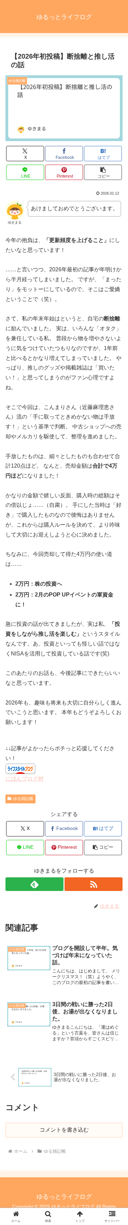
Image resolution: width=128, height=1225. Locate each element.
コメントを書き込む (64, 1130)
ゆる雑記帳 (23, 798)
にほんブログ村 (24, 779)
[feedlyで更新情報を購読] (34, 884)
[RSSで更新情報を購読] (94, 884)
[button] (103, 172)
